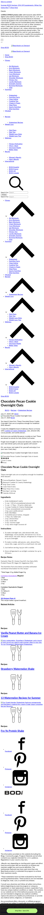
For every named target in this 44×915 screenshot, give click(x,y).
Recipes (7, 117)
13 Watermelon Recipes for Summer (21, 698)
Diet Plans (12, 130)
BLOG (7, 410)
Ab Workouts (14, 66)
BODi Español (14, 167)
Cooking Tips (13, 101)
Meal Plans (13, 105)
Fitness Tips (13, 80)
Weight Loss (9, 124)
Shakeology (13, 95)
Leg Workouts (14, 76)
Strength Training (15, 84)
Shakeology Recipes (16, 122)
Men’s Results (14, 159)
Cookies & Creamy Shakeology (15, 431)
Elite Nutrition (14, 109)
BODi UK (12, 171)
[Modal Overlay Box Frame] (22, 909)
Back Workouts (14, 70)
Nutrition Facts (14, 97)
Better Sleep (13, 150)
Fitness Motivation (16, 144)
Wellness (8, 138)
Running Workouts (16, 85)
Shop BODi (5, 47)
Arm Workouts (14, 68)
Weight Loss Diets (15, 134)
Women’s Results (15, 157)
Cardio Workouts (15, 82)
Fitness (7, 60)
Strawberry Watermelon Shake (17, 669)
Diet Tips (12, 132)
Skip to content (6, 2)
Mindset (8, 111)
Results (7, 151)
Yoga (10, 87)
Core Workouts (14, 74)
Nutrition (8, 89)
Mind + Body (13, 146)
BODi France (13, 169)
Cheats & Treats (14, 103)
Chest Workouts (15, 72)
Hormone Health (15, 148)
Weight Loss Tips (15, 136)
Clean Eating (13, 99)
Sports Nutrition (15, 107)
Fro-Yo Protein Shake (12, 731)
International (9, 161)
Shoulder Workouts (16, 78)
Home (7, 55)
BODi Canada (14, 173)
